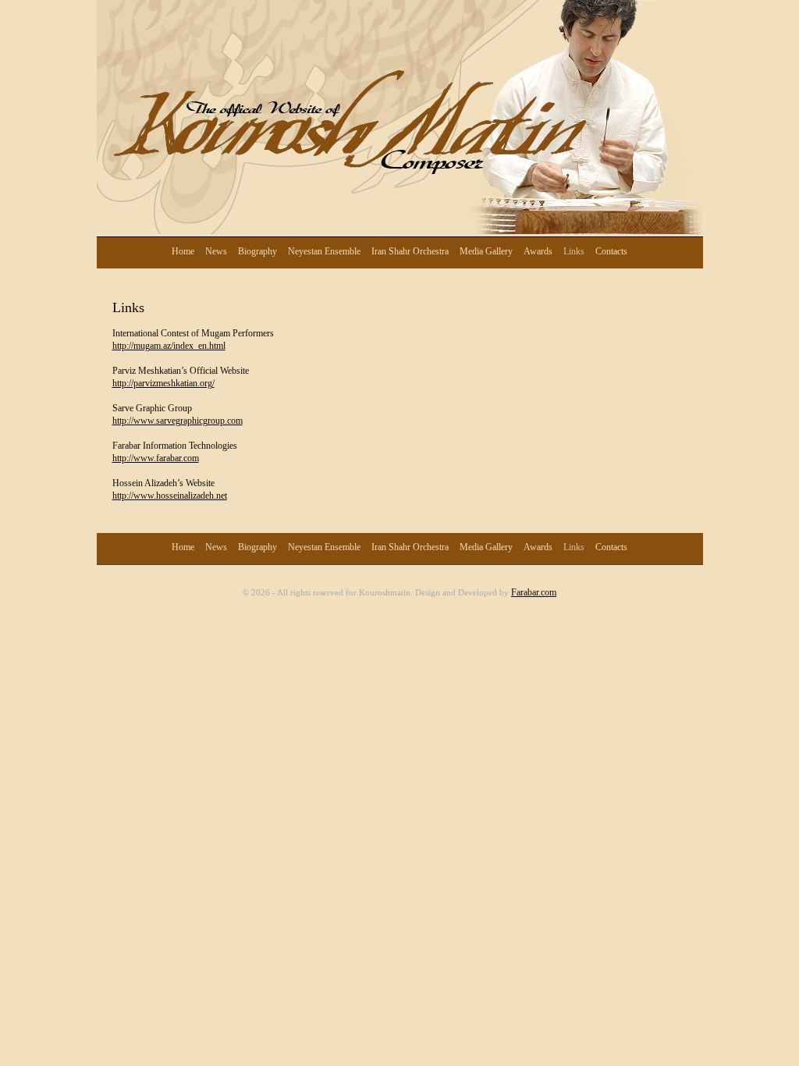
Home (183, 251)
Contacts (611, 251)
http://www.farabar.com (155, 458)
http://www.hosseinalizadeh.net (169, 495)
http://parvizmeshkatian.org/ (163, 383)
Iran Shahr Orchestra (410, 251)
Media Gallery (486, 251)
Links (573, 251)
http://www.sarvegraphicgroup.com (177, 420)
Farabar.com (533, 592)
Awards (538, 251)
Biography (257, 251)
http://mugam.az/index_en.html (168, 345)
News (216, 251)
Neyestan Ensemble (324, 251)
